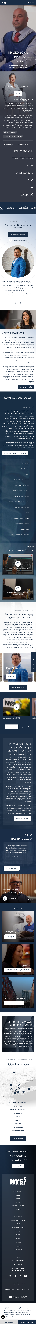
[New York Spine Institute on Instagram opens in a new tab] (10, 1276)
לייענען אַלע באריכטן (11, 868)
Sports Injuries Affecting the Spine (19, 502)
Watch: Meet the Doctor (20, 240)
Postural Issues (24, 529)
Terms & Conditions (10, 1289)
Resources (18, 1209)
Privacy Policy (21, 1289)
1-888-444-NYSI (8, 1316)
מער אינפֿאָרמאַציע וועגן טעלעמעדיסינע (18, 970)
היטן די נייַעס (10, 937)
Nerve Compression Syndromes (20, 534)
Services (18, 1202)
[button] (3, 1317)
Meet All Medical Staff (18, 687)
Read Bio (12, 677)
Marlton (18, 1124)
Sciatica (27, 512)
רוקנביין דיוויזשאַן (8, 145)
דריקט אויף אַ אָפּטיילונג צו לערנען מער (15, 453)
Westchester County (18, 1109)
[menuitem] (10, 1276)
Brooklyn (18, 1113)
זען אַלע (18, 94)
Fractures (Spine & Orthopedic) (20, 518)
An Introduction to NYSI (11, 718)
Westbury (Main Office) (18, 1102)
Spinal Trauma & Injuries (22, 523)
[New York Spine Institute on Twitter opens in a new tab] (20, 1276)
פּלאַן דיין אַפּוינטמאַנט (26, 387)
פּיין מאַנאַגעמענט (23, 145)
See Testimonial (13, 898)
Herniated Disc (25, 469)
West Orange (18, 1127)
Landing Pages (18, 1131)
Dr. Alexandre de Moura (18, 234)
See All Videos (11, 727)
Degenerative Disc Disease (21, 480)
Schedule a (18, 1156)
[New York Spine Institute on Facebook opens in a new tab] (15, 1276)
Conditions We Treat (18, 1205)
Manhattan (18, 1106)
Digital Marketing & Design (20, 1297)
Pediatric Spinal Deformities (21, 491)
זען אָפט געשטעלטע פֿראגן (14, 1003)
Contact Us (18, 1166)
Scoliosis (26, 474)
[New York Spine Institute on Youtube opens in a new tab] (26, 1276)
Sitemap (29, 1289)
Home (18, 1195)
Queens (18, 1120)
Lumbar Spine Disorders (22, 507)
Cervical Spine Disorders (22, 496)
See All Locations (18, 1138)
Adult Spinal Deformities (22, 485)
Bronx (17, 1117)
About (18, 1198)
